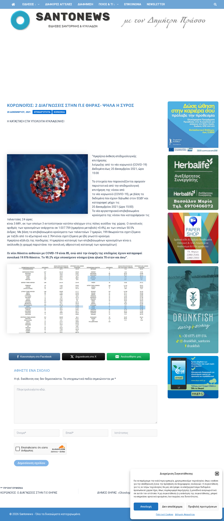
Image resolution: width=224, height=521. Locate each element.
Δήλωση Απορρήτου (185, 514)
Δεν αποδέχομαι (172, 506)
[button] (217, 473)
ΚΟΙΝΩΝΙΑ (59, 112)
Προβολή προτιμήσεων (202, 506)
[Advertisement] (112, 58)
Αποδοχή (146, 506)
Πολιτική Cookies (164, 514)
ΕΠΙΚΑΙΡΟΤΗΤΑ (42, 112)
